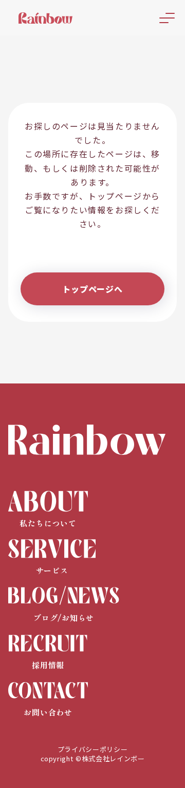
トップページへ (92, 289)
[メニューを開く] (167, 18)
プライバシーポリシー (93, 749)
